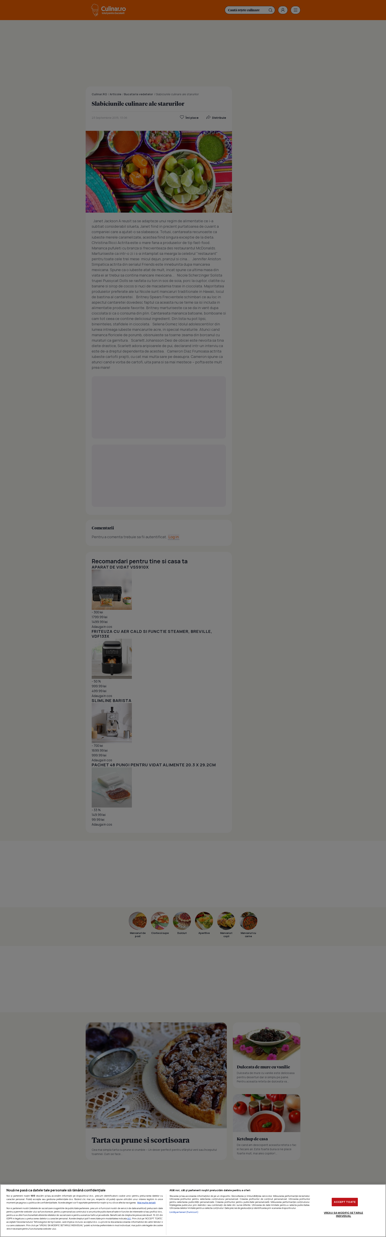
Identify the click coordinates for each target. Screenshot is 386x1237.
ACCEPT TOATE (345, 1202)
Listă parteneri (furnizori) (183, 1211)
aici (129, 1218)
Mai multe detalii (146, 1202)
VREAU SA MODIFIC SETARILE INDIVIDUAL (343, 1214)
